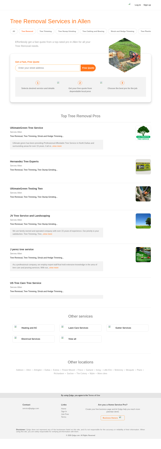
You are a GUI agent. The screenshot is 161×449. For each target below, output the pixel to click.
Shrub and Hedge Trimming (122, 31)
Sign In (64, 411)
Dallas (47, 370)
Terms (63, 417)
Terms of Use (94, 395)
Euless (56, 370)
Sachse (70, 373)
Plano (139, 370)
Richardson (59, 373)
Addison (20, 370)
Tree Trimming (46, 31)
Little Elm (108, 370)
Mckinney (119, 370)
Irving (98, 370)
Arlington (38, 370)
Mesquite (130, 370)
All (14, 31)
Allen (28, 370)
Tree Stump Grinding (67, 31)
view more (57, 146)
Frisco (80, 370)
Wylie (92, 373)
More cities (102, 373)
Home (63, 409)
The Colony (81, 373)
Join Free (65, 414)
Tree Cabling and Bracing (93, 31)
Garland (89, 370)
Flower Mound (68, 370)
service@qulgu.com (31, 408)
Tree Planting (146, 31)
